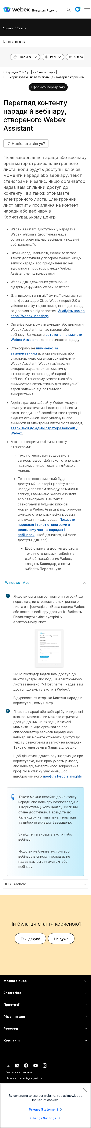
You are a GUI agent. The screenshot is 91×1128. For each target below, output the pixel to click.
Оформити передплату (48, 87)
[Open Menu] (87, 9)
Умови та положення (19, 1072)
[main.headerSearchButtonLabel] (68, 8)
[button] (77, 9)
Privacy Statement (43, 1109)
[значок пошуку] (68, 10)
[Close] (85, 1090)
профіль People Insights (62, 776)
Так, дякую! (30, 939)
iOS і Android (15, 884)
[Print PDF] (25, 87)
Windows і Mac (17, 582)
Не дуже (61, 939)
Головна (8, 28)
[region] (45, 1105)
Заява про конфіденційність (24, 1078)
